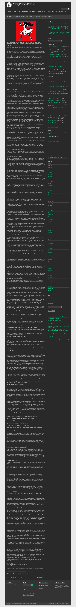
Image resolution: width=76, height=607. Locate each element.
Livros (60, 28)
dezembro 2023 (50, 214)
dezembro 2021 (50, 228)
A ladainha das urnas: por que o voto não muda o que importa (58, 104)
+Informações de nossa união (43, 585)
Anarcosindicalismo (55, 23)
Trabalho (66, 33)
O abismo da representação (52, 64)
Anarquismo (56, 25)
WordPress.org (50, 303)
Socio (55, 33)
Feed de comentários (51, 301)
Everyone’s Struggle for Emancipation (54, 93)
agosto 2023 (50, 216)
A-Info (49, 23)
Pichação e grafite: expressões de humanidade (56, 46)
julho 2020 (50, 244)
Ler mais (56, 589)
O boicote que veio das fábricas (53, 54)
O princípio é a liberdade (52, 98)
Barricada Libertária (50, 26)
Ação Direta (65, 25)
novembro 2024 (50, 201)
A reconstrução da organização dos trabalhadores (56, 51)
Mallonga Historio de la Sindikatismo (54, 84)
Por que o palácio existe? (52, 91)
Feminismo (65, 27)
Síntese (57, 33)
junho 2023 (50, 219)
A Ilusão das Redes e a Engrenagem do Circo (55, 86)
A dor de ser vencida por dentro (53, 59)
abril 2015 (49, 266)
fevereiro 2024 (50, 210)
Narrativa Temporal (61, 29)
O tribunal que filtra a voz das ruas (54, 124)
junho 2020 (50, 246)
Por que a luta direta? (51, 108)
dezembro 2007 (50, 288)
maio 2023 (50, 221)
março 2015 (50, 268)
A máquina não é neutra (52, 78)
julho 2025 (50, 187)
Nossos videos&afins (42, 586)
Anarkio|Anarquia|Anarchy (24, 4)
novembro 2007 (50, 290)
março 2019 (50, 263)
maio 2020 (50, 248)
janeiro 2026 (50, 176)
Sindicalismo (62, 32)
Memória (66, 28)
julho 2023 (50, 217)
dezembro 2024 (50, 199)
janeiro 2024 (50, 212)
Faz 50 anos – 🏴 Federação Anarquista (55, 326)
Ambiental (51, 23)
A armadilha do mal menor (52, 69)
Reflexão (55, 32)
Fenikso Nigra (50, 28)
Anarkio (66, 23)
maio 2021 (50, 234)
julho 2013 (50, 275)
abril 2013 (49, 279)
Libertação (29, 573)
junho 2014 (50, 270)
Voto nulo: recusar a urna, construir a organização (56, 61)
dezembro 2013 (50, 272)
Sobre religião (50, 79)
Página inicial (10, 11)
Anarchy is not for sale (52, 120)
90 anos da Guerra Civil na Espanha (54, 138)
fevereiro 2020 (50, 254)
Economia (66, 26)
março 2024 (50, 208)
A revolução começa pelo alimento (54, 102)
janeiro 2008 (50, 286)
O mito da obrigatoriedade (52, 58)
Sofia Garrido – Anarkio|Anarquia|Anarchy (55, 333)
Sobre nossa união (62, 11)
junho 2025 (50, 188)
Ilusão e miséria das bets (52, 155)
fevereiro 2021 (50, 237)
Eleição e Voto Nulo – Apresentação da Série (55, 81)
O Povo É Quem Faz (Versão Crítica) (54, 71)
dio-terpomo (10, 573)
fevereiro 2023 (50, 223)
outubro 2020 (50, 241)
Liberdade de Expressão (52, 107)
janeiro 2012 (50, 282)
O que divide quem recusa (52, 49)
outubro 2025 (50, 181)
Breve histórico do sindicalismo (53, 89)
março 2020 (50, 252)
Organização (50, 31)
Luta (64, 28)
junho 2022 (50, 226)
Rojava (16, 570)
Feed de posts (50, 299)
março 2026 (50, 172)
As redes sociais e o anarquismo (53, 96)
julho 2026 (50, 165)
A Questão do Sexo (40, 577)
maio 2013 (50, 277)
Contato (9, 12)
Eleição (49, 27)
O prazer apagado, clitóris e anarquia (15, 577)
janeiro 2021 (50, 239)
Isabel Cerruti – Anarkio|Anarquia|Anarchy (55, 336)
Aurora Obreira (61, 25)
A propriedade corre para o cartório (54, 153)
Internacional (11, 570)
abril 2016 (49, 264)
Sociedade (23, 570)
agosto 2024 (50, 205)
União (49, 35)
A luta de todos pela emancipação (54, 95)
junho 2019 (50, 259)
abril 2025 (49, 192)
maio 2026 (50, 169)
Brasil (54, 26)
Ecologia (62, 26)
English (51, 27)
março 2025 (50, 194)
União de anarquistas (60, 582)
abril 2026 (49, 170)
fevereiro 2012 (50, 281)
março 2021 (50, 235)
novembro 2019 (50, 257)
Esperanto (54, 27)
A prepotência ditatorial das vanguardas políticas (56, 128)
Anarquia (51, 25)
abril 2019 (49, 261)
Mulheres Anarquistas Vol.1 (64, 339)
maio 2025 (50, 190)
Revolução (32, 573)
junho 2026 (50, 167)
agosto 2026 (50, 163)
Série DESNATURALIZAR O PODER (38, 11)
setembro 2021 (50, 230)
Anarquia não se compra (52, 122)
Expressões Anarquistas (60, 27)
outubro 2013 (50, 273)
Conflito (56, 26)
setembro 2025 (50, 183)
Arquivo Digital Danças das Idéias (52, 11)
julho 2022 (50, 225)
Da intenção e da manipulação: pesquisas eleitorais (57, 147)
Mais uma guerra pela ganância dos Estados (55, 132)
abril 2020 (49, 250)
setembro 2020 (50, 243)
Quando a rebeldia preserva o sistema (54, 100)
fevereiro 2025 (50, 196)
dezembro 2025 (50, 178)
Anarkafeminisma (61, 23)
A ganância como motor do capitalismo (54, 142)
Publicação (51, 32)
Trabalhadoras (61, 33)
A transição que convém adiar (53, 157)
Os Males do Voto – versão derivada (54, 56)
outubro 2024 (50, 203)
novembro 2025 (50, 179)
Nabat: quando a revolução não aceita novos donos (57, 66)
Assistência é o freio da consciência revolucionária (56, 75)
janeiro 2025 (50, 197)
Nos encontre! (41, 588)
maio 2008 (50, 284)
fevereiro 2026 (50, 174)
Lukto (62, 28)
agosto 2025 (50, 185)
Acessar (49, 298)
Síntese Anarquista (17, 11)
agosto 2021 (50, 232)
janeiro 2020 (50, 255)
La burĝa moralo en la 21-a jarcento (54, 113)
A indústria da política (52, 73)
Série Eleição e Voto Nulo (26, 11)
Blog (55, 603)
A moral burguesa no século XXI (53, 115)
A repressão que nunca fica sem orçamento (55, 150)
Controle (59, 26)
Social (19, 570)
